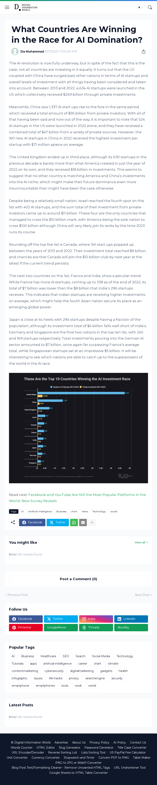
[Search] (150, 7)
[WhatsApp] (74, 522)
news (85, 511)
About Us (78, 742)
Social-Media (101, 656)
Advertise (61, 742)
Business (61, 511)
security (116, 678)
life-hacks (55, 678)
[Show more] (92, 522)
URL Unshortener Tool (130, 767)
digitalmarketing (82, 671)
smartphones (45, 685)
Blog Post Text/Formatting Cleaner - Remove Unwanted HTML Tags (61, 767)
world (113, 511)
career (82, 663)
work (78, 685)
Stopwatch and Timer (79, 757)
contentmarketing (25, 671)
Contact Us (138, 742)
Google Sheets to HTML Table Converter (78, 773)
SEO (66, 656)
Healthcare (48, 656)
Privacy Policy (99, 742)
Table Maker (141, 757)
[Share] (142, 51)
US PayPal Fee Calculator (128, 752)
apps (33, 663)
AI (22, 511)
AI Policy (119, 742)
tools (64, 685)
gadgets (106, 671)
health (123, 671)
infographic (19, 678)
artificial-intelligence (40, 511)
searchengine (95, 678)
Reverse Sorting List (62, 752)
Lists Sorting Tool (93, 752)
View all (140, 542)
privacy (74, 678)
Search (80, 656)
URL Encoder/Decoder (27, 752)
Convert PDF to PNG (114, 757)
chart (74, 511)
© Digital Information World (30, 742)
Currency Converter (46, 757)
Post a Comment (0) (78, 579)
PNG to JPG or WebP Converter (78, 763)
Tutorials (18, 663)
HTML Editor (46, 747)
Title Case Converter (132, 747)
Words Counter (22, 747)
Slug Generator (69, 747)
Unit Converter (17, 757)
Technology (99, 511)
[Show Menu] (7, 7)
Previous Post (18, 595)
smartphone (20, 685)
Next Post (142, 595)
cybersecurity (54, 671)
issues (38, 678)
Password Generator (98, 747)
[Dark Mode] (140, 7)
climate (113, 663)
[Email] (83, 522)
